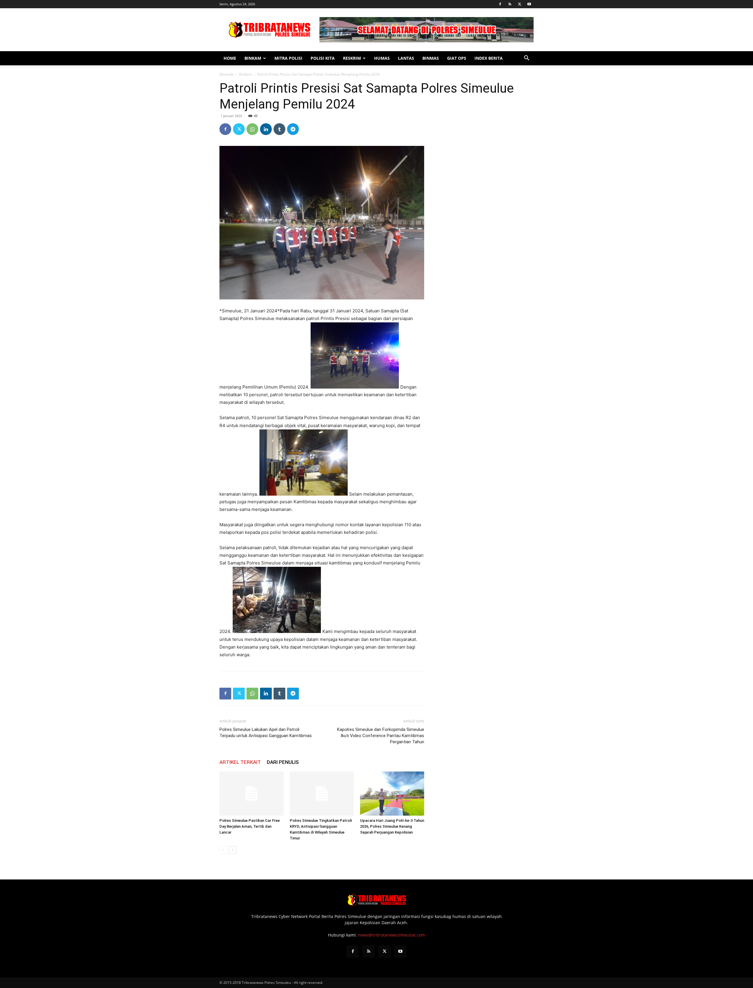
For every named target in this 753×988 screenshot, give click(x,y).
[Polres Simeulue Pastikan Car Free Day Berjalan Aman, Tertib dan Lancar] (251, 794)
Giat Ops (456, 58)
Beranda (226, 74)
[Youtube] (529, 4)
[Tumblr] (279, 129)
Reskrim (352, 58)
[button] (526, 58)
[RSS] (509, 4)
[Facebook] (500, 4)
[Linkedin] (266, 129)
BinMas (430, 58)
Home (230, 58)
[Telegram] (293, 129)
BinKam (252, 58)
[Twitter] (519, 4)
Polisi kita (323, 58)
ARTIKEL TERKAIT (240, 762)
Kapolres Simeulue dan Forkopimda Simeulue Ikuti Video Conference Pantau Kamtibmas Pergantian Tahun (380, 735)
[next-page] (232, 850)
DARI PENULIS (283, 762)
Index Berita (488, 58)
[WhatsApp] (252, 129)
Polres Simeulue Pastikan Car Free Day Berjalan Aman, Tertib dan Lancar (249, 826)
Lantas (406, 58)
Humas (382, 58)
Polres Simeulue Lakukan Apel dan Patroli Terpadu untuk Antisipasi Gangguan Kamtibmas (265, 732)
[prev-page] (223, 850)
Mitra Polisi (288, 58)
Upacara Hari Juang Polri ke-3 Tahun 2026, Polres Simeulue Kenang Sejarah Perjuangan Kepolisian (392, 826)
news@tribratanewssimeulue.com (391, 935)
